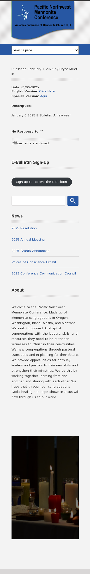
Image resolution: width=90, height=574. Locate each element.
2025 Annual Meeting (28, 239)
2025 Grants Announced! (31, 251)
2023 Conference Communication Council (44, 273)
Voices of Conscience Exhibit (34, 262)
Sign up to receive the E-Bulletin (41, 181)
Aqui (43, 96)
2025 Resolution (24, 228)
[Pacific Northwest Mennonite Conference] (43, 38)
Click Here (47, 91)
